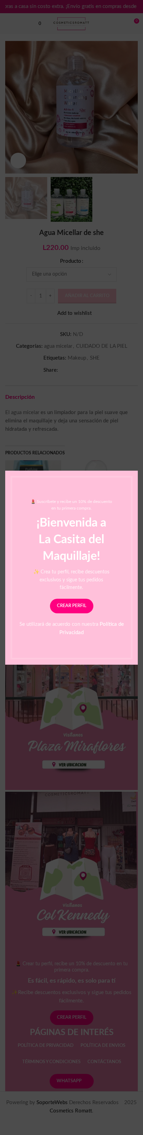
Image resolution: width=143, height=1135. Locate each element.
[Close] (134, 462)
